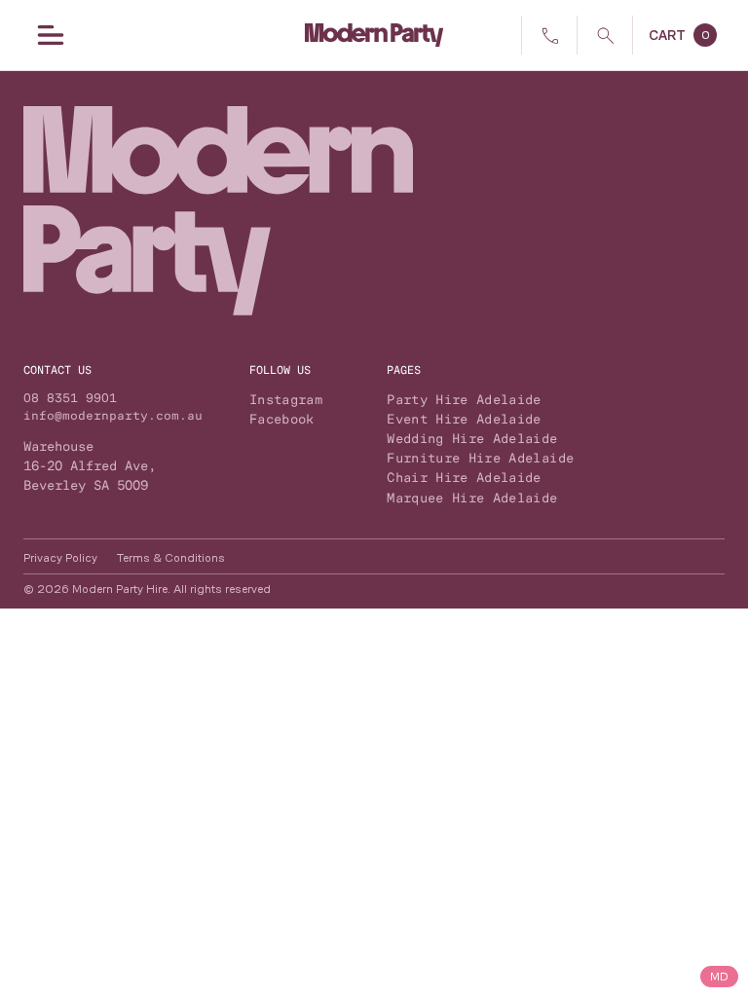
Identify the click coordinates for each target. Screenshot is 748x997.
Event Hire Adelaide (464, 418)
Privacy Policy (60, 558)
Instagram (285, 399)
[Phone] (549, 35)
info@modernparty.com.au (113, 415)
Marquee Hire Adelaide (472, 497)
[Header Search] (605, 35)
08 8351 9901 (70, 397)
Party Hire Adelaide (464, 399)
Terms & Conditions (171, 558)
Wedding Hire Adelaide (472, 438)
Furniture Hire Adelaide (480, 457)
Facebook (282, 418)
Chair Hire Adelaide (464, 477)
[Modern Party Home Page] (374, 35)
